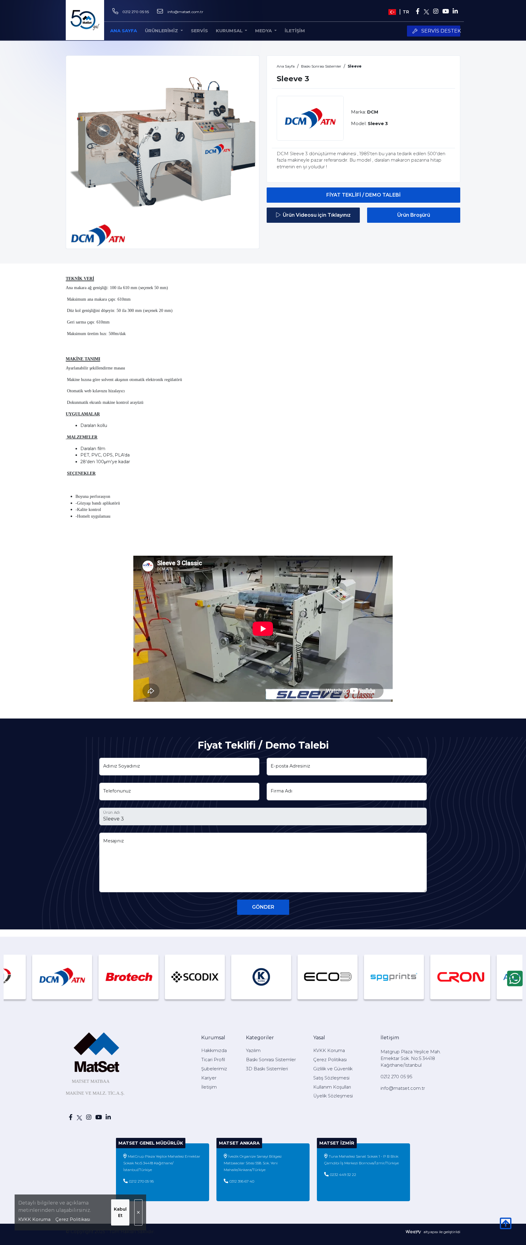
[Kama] (206, 976)
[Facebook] (418, 11)
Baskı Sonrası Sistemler (321, 66)
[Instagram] (435, 11)
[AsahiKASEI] (472, 976)
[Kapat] (138, 1212)
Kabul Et (120, 1212)
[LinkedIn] (455, 11)
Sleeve (355, 66)
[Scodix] (140, 976)
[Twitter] (427, 11)
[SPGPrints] (339, 976)
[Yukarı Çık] (505, 1226)
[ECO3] (273, 976)
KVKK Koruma (34, 1219)
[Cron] (405, 976)
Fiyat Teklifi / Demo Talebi (363, 195)
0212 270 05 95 (135, 11)
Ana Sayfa (286, 66)
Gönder (263, 907)
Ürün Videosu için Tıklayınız (317, 215)
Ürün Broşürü (413, 215)
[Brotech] (74, 976)
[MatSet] (85, 20)
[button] (231, 31)
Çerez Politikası (72, 1219)
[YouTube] (445, 11)
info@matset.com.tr (185, 11)
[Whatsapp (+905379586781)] (515, 978)
